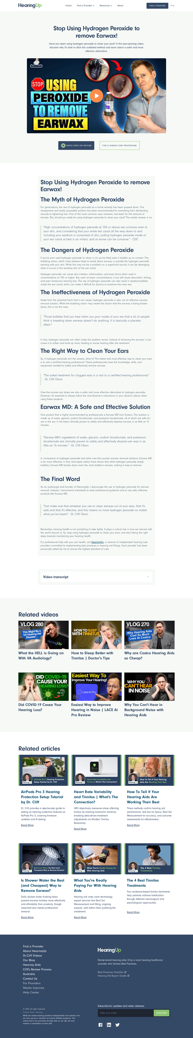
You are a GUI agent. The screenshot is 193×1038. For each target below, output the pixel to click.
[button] (85, 6)
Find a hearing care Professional (119, 145)
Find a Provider (157, 6)
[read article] (43, 770)
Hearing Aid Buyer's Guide (112, 975)
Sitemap (39, 1012)
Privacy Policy (28, 1012)
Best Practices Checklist (110, 972)
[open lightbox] (96, 95)
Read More (27, 825)
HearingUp (97, 542)
